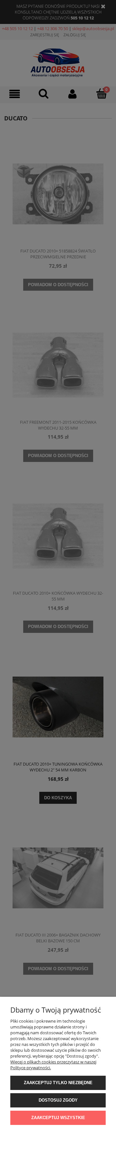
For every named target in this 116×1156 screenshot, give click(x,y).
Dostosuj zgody (58, 1100)
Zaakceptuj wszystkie (58, 1117)
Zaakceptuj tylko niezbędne (58, 1082)
